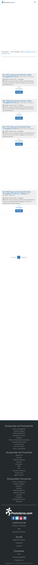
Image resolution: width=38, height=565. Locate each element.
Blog (19, 529)
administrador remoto (19, 435)
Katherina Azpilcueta (19, 460)
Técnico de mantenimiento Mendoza (19, 440)
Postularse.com (19, 560)
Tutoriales (19, 546)
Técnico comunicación (19, 448)
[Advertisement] (19, 25)
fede (19, 468)
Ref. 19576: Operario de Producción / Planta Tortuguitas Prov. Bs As (17, 102)
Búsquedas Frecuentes (19, 532)
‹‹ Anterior (13, 257)
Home (19, 554)
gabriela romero (19, 475)
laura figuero (19, 464)
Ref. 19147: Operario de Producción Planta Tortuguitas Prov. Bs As (16, 128)
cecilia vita (19, 462)
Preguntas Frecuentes (19, 540)
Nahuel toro (19, 455)
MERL (19, 466)
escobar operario (19, 444)
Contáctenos (19, 543)
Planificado (19, 437)
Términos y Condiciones (19, 526)
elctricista (19, 457)
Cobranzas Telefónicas (19, 470)
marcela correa (19, 473)
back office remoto (19, 446)
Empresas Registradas (19, 557)
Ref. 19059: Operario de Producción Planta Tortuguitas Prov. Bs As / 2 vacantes (16, 193)
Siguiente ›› (24, 257)
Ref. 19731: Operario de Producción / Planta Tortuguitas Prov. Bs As (17, 76)
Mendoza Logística (19, 431)
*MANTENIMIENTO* (19, 433)
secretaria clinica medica (19, 442)
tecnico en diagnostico (19, 429)
